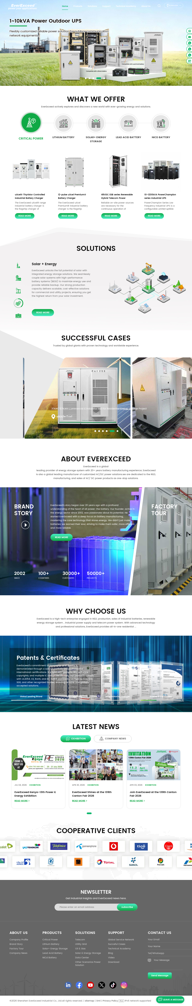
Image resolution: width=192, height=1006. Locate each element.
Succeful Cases (116, 944)
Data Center (42, 264)
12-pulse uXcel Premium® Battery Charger (72, 196)
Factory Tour (17, 948)
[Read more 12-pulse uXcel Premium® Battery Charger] (74, 172)
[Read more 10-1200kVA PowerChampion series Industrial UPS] (161, 172)
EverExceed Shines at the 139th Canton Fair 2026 (92, 794)
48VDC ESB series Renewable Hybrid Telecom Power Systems (117, 196)
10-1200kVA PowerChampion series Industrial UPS (160, 196)
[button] (86, 78)
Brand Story (16, 944)
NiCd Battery (161, 137)
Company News (18, 953)
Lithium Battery (63, 137)
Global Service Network (121, 939)
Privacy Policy (110, 1001)
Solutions (92, 6)
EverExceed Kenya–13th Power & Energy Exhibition (35, 794)
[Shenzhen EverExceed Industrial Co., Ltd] (22, 6)
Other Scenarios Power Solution (88, 964)
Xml (98, 1001)
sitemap (89, 1001)
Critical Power (31, 138)
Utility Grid (81, 944)
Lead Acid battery (128, 137)
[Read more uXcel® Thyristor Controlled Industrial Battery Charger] (31, 172)
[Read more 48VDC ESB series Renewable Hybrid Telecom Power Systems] (117, 172)
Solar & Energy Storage (88, 953)
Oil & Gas (80, 948)
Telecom (80, 939)
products (77, 6)
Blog (110, 953)
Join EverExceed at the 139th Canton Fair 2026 (153, 794)
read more (24, 216)
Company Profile (19, 939)
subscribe (127, 907)
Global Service (37, 658)
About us (146, 6)
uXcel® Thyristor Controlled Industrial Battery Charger (30, 196)
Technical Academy (126, 6)
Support (106, 6)
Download (113, 962)
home (65, 6)
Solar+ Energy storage (96, 139)
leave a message (173, 1000)
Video (111, 957)
